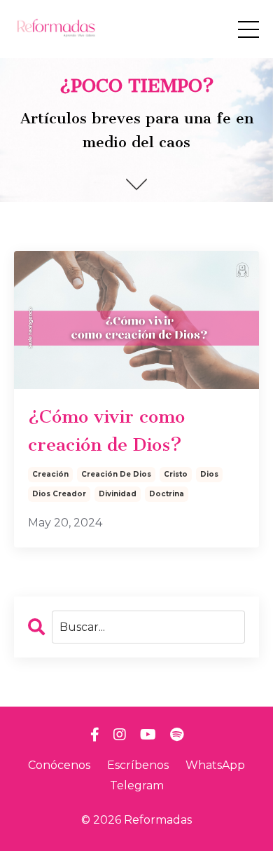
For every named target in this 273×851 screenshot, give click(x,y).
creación (50, 474)
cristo (176, 474)
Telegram (137, 785)
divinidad (117, 493)
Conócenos (59, 765)
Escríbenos (138, 765)
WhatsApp (215, 765)
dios (209, 474)
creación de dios (116, 474)
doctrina (166, 493)
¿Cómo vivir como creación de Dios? (106, 431)
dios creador (59, 493)
